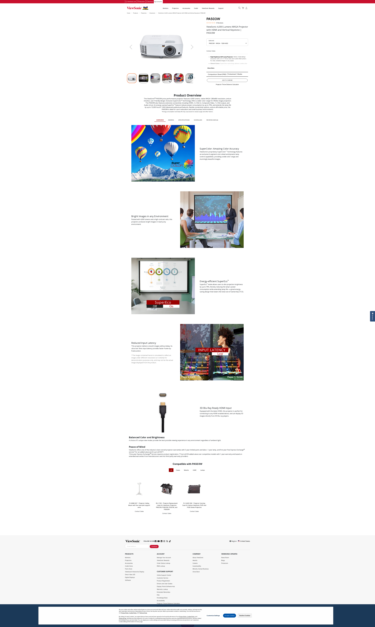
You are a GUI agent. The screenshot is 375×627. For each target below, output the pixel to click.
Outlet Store (129, 566)
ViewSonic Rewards (208, 8)
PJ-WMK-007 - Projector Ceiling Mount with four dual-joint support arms (139, 505)
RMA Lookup (161, 566)
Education (142, 1)
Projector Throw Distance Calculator (227, 84)
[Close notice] (330, 615)
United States (245, 541)
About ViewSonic (198, 557)
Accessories (186, 8)
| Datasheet (231, 74)
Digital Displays (130, 577)
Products (135, 13)
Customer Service (162, 578)
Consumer (159, 1)
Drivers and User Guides (164, 583)
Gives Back (196, 572)
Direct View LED (130, 574)
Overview (160, 120)
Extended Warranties (163, 592)
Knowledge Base (162, 598)
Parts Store (128, 569)
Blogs (223, 560)
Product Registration (163, 581)
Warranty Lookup (162, 589)
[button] (131, 47)
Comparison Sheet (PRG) (217, 74)
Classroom (152, 13)
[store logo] (137, 8)
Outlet (196, 8)
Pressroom (224, 563)
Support (220, 8)
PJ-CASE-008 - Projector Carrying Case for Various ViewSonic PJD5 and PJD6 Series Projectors (194, 505)
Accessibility (161, 600)
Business (150, 1)
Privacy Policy (125, 613)
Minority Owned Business (201, 569)
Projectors (175, 8)
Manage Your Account (164, 557)
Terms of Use (143, 613)
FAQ (158, 595)
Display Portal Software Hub (166, 586)
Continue (154, 546)
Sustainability (197, 566)
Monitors (165, 8)
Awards (171, 120)
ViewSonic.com (132, 1)
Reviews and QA (212, 120)
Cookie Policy (133, 613)
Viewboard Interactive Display (134, 572)
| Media (239, 74)
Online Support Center (164, 575)
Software (128, 580)
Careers (195, 563)
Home (128, 13)
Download (198, 120)
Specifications (184, 120)
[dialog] (187, 615)
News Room (225, 557)
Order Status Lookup (163, 563)
